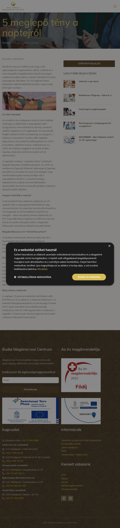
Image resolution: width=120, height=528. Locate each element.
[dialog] (60, 264)
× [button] (109, 246)
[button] (32, 277)
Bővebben (42, 269)
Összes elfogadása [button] (89, 277)
